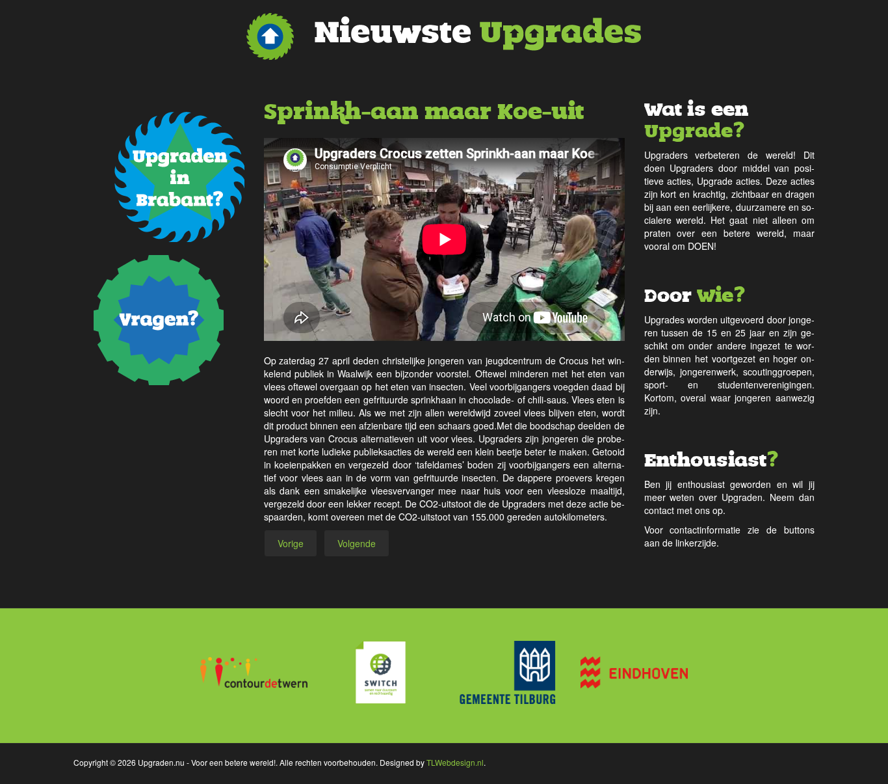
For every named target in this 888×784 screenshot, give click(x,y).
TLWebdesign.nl (455, 762)
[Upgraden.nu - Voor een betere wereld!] (444, 36)
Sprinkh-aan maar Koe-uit (424, 112)
